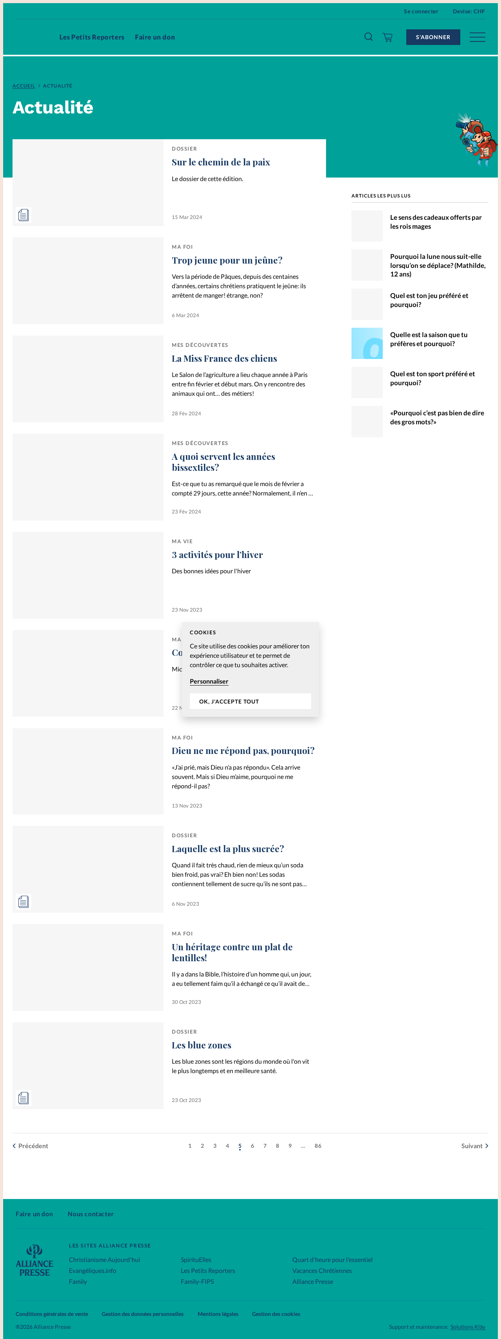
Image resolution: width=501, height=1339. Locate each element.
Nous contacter (91, 1213)
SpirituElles (196, 1259)
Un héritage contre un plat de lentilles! (232, 952)
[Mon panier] (388, 37)
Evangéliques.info (92, 1270)
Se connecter (421, 11)
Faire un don (155, 37)
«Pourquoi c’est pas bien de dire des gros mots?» (437, 417)
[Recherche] (369, 37)
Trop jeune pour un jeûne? (227, 260)
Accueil (24, 86)
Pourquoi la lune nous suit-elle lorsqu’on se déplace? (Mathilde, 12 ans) (438, 265)
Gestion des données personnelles (143, 1313)
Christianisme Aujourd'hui (104, 1259)
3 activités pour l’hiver (217, 554)
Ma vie (182, 541)
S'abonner (433, 37)
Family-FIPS (197, 1281)
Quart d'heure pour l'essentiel (332, 1259)
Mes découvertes (200, 345)
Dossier (184, 148)
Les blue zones (201, 1045)
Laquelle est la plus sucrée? (228, 848)
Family (78, 1281)
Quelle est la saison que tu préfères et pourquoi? (429, 339)
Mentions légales (218, 1313)
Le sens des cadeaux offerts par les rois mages (436, 221)
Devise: (469, 11)
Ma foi (182, 247)
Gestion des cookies (276, 1313)
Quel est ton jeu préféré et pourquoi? (429, 300)
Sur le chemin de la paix (221, 162)
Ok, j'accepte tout (229, 701)
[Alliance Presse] (34, 1276)
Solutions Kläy (468, 1327)
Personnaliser (209, 681)
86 (318, 1145)
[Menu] (477, 37)
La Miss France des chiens (224, 358)
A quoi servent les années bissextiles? (223, 462)
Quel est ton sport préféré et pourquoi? (432, 378)
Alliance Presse (312, 1281)
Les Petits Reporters (91, 37)
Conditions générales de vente (52, 1313)
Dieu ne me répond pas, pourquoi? (243, 750)
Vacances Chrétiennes (322, 1270)
